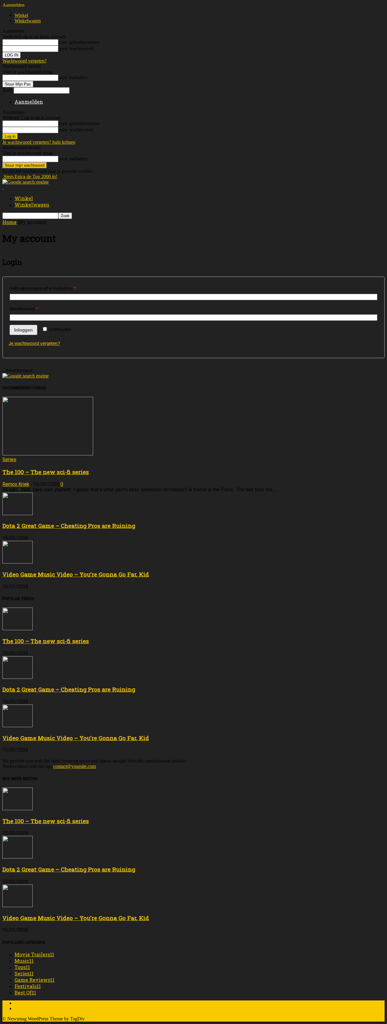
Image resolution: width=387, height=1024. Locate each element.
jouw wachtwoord (75, 48)
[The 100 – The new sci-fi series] (47, 453)
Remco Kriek (15, 484)
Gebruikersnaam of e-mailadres (43, 288)
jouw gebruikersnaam (78, 42)
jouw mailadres (72, 77)
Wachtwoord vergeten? (24, 60)
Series (9, 459)
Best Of (25, 992)
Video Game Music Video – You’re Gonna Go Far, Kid (75, 574)
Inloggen (23, 329)
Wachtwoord (24, 308)
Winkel (21, 15)
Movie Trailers (34, 954)
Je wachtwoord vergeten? (34, 343)
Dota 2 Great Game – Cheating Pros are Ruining (68, 525)
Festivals (28, 986)
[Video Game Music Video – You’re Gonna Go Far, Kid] (17, 561)
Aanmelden (29, 101)
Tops (22, 967)
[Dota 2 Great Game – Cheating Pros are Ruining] (17, 513)
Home (9, 222)
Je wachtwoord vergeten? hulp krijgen (38, 142)
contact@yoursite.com (74, 766)
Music (24, 961)
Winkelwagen (28, 20)
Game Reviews (34, 980)
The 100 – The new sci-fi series (45, 472)
